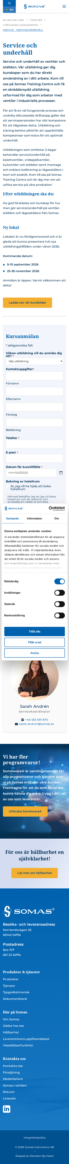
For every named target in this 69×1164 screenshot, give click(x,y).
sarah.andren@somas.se (36, 724)
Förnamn (12, 383)
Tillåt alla (34, 631)
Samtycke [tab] (12, 518)
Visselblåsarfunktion (18, 1045)
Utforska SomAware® (25, 811)
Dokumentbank (15, 999)
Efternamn (13, 398)
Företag (11, 414)
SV (11, 9)
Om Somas (11, 1019)
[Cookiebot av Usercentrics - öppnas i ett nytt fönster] (49, 508)
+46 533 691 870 (36, 719)
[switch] (59, 593)
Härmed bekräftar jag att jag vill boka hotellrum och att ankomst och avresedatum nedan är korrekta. (32, 499)
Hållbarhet (11, 1032)
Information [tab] (34, 518)
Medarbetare (13, 1079)
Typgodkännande (16, 992)
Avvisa (34, 652)
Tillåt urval (34, 642)
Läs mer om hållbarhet (34, 873)
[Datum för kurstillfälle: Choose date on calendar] (61, 473)
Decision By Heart (42, 1156)
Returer (9, 1092)
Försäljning (11, 1072)
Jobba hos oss (13, 1026)
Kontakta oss (13, 1066)
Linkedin (9, 1098)
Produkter (11, 979)
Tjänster (9, 986)
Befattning (13, 429)
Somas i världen (15, 1085)
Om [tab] (56, 518)
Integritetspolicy (35, 1137)
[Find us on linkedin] (6, 1109)
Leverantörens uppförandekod (26, 1039)
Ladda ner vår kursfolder (27, 302)
